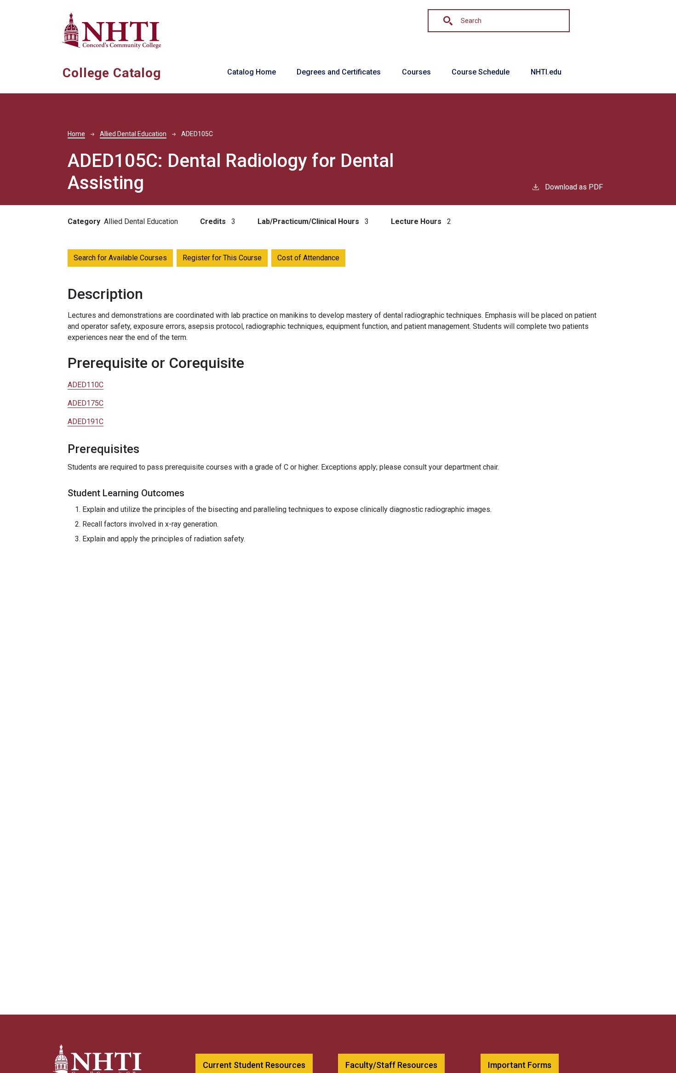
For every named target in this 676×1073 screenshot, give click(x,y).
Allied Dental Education (133, 134)
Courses (416, 72)
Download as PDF (574, 187)
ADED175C (85, 403)
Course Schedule (481, 72)
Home (76, 134)
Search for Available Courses (120, 257)
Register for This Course (222, 257)
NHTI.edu (546, 72)
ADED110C (85, 384)
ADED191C (85, 421)
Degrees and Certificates (339, 72)
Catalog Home (251, 72)
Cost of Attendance (308, 257)
